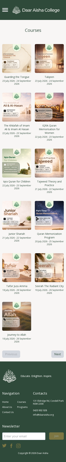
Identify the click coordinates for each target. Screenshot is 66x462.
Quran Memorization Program (49, 235)
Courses (21, 401)
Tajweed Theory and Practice (49, 183)
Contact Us (8, 412)
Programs (22, 407)
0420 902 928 (40, 410)
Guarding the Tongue (16, 77)
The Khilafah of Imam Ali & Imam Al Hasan (17, 127)
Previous (11, 354)
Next (57, 354)
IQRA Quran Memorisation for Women (49, 129)
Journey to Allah (16, 334)
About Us (7, 407)
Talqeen (49, 77)
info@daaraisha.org (43, 414)
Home (5, 401)
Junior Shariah (17, 233)
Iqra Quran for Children (16, 181)
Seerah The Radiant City (49, 286)
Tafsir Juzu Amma (16, 286)
